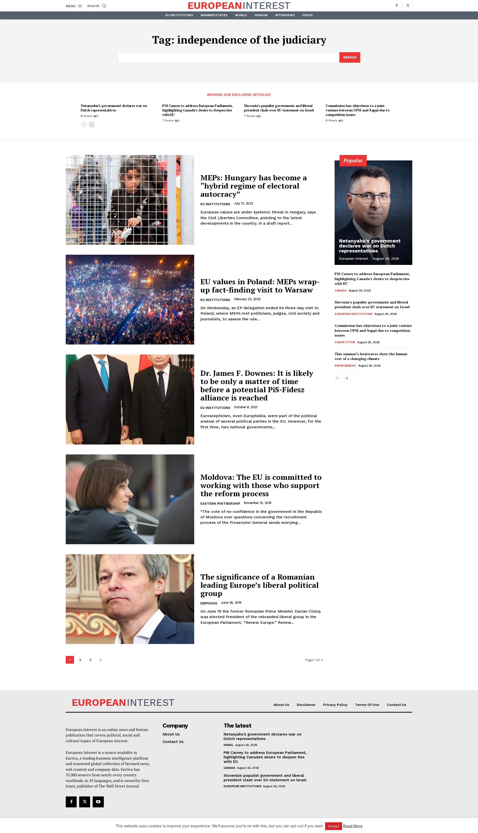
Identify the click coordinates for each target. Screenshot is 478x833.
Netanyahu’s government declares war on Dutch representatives (114, 107)
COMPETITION (345, 342)
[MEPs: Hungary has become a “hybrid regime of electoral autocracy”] (130, 200)
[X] (408, 5)
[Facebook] (396, 5)
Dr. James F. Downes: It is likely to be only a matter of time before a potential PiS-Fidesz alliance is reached (256, 385)
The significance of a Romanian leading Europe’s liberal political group (259, 585)
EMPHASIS (208, 603)
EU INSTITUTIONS (215, 204)
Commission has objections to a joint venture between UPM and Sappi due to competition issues (357, 110)
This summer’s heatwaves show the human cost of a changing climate (371, 356)
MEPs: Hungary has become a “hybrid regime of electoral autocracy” (253, 186)
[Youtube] (98, 801)
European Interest (353, 258)
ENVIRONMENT (345, 365)
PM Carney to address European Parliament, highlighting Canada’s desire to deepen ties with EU (197, 110)
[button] (97, 5)
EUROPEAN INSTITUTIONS (353, 314)
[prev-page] (84, 124)
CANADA (340, 290)
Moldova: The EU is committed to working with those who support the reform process (261, 485)
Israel (229, 745)
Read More (352, 826)
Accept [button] (333, 826)
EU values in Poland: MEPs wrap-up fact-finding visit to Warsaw (260, 286)
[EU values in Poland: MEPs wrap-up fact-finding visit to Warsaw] (130, 299)
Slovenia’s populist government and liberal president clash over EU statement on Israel (279, 107)
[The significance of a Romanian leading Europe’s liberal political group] (130, 599)
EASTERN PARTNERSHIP (220, 503)
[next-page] (92, 124)
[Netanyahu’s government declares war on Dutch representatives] (373, 212)
